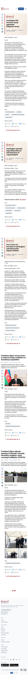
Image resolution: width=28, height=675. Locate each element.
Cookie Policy (3, 652)
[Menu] (25, 9)
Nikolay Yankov (9, 117)
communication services (11, 205)
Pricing (2, 639)
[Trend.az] (5, 9)
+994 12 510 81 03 (4, 612)
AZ (14, 672)
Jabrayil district (9, 210)
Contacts (3, 630)
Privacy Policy (4, 648)
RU (16, 672)
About (2, 627)
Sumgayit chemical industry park (12, 327)
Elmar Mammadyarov (10, 111)
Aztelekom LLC (18, 210)
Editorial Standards (5, 632)
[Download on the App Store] (5, 665)
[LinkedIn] (16, 659)
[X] (8, 659)
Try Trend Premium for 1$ (13, 130)
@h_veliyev (23, 199)
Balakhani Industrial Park (11, 325)
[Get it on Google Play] (14, 665)
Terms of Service (4, 646)
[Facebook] (5, 659)
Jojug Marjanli (9, 213)
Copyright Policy (4, 650)
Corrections (3, 634)
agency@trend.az (4, 613)
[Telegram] (14, 659)
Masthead (3, 629)
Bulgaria (7, 114)
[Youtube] (11, 659)
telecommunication (21, 207)
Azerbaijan (19, 111)
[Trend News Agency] (4, 601)
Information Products (5, 641)
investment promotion (10, 330)
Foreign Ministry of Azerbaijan (18, 114)
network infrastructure (10, 207)
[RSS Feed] (19, 659)
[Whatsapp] (2, 659)
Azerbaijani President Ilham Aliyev (13, 426)
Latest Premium (4, 622)
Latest (2, 620)
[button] (2, 14)
